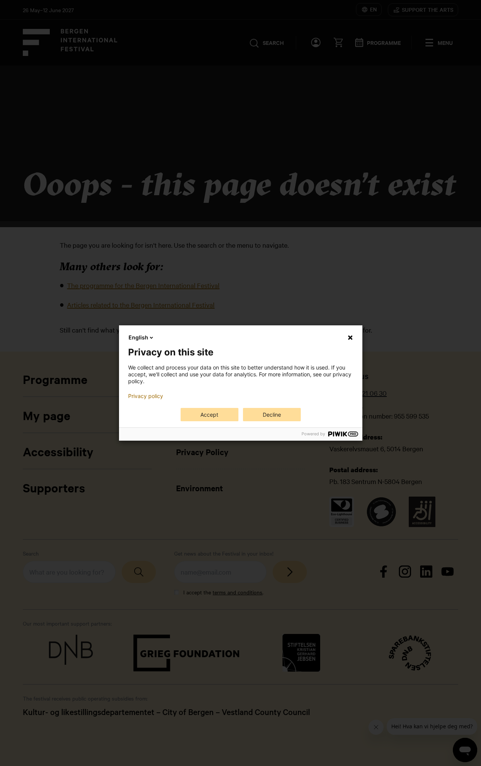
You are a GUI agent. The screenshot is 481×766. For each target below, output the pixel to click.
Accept (209, 414)
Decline (272, 414)
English (138, 337)
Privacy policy (145, 396)
